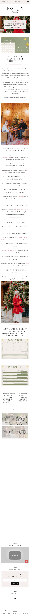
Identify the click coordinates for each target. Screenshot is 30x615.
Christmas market (9, 276)
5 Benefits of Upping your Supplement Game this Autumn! (9, 398)
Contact (19, 613)
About (9, 613)
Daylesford (4, 89)
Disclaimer (25, 613)
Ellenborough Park (6, 157)
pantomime (10, 226)
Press (14, 613)
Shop (3, 2)
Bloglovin (4, 613)
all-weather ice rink (14, 185)
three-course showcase (8, 250)
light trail (20, 196)
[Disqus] (15, 461)
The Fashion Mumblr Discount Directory (22, 397)
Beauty (18, 2)
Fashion (10, 2)
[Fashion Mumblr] (15, 8)
